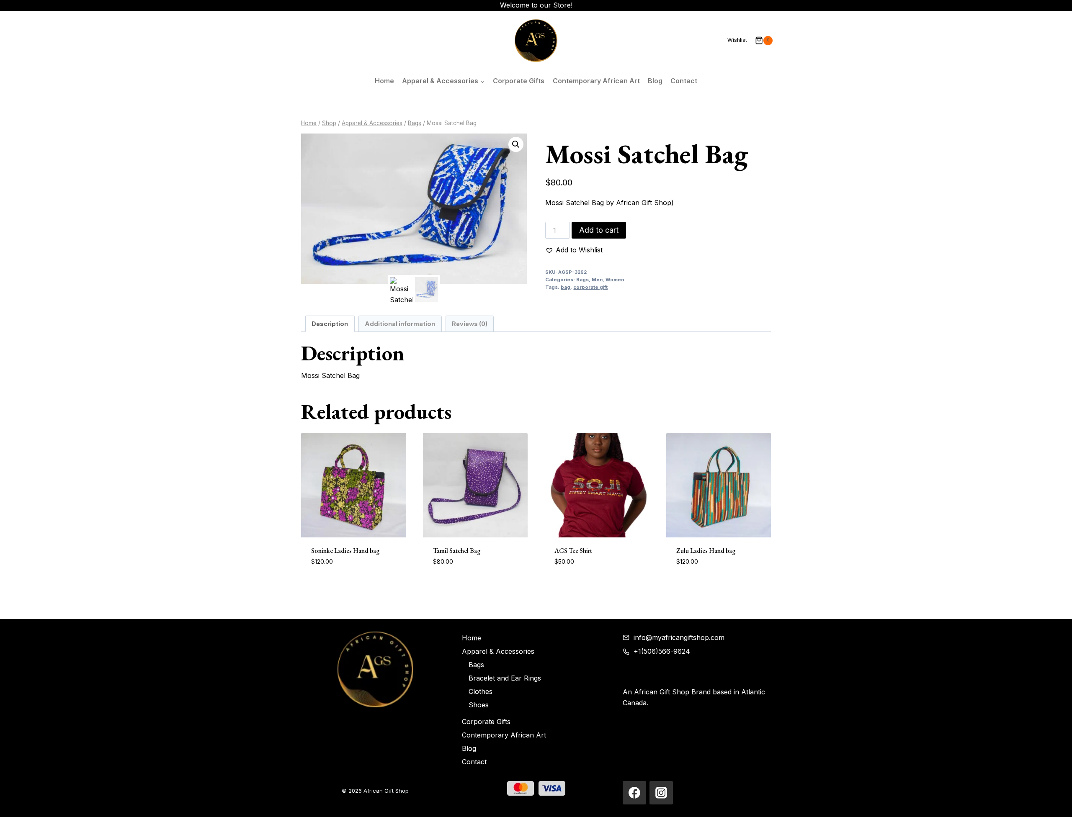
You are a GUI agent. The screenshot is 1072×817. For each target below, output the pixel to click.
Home (384, 81)
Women (615, 280)
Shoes (479, 705)
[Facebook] (634, 792)
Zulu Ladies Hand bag (706, 550)
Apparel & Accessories (498, 651)
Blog (655, 81)
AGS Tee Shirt (573, 550)
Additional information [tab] (400, 323)
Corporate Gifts (518, 81)
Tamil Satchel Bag (457, 550)
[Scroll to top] (1053, 802)
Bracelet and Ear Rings (505, 678)
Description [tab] (330, 323)
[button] (515, 144)
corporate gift (590, 287)
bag (565, 287)
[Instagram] (661, 792)
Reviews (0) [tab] (469, 323)
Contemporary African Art (596, 81)
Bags (582, 280)
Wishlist (737, 40)
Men (597, 280)
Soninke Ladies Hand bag (345, 550)
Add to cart (598, 230)
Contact (683, 81)
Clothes (480, 691)
